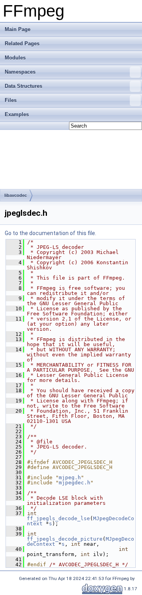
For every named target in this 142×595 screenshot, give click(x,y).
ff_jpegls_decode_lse (58, 518)
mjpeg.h (70, 477)
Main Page (17, 29)
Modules (15, 58)
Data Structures (23, 86)
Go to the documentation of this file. (50, 233)
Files (11, 100)
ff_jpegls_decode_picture (65, 539)
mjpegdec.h (74, 483)
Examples (17, 114)
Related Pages (22, 43)
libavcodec (15, 195)
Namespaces (20, 72)
